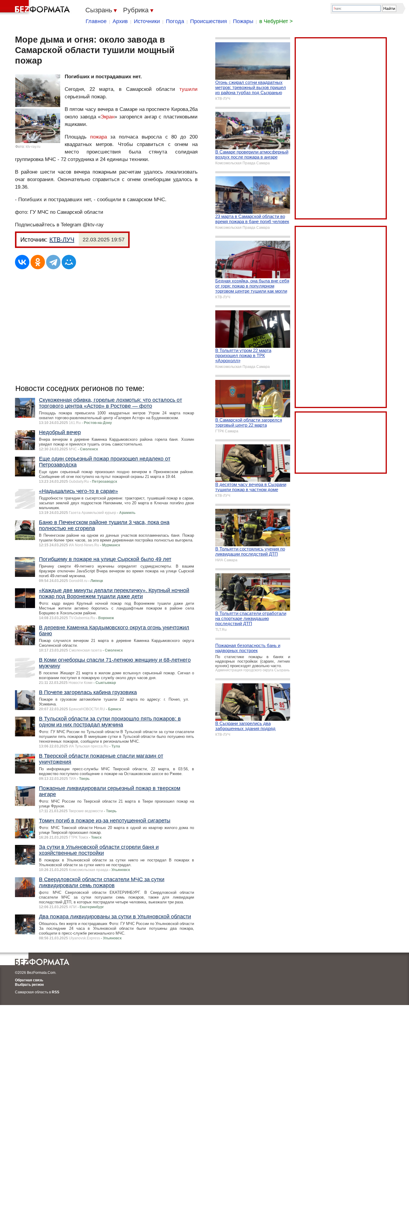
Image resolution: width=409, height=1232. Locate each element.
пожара (98, 137)
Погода (175, 21)
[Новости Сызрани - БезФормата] (36, 7)
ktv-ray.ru (33, 147)
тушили (188, 89)
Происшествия (208, 21)
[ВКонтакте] (22, 262)
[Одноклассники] (38, 262)
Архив (120, 21)
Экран (107, 117)
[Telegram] (53, 262)
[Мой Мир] (69, 262)
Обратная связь (29, 980)
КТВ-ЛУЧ (61, 239)
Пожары (243, 21)
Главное (96, 21)
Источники (147, 21)
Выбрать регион (29, 985)
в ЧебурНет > (276, 21)
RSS (55, 992)
